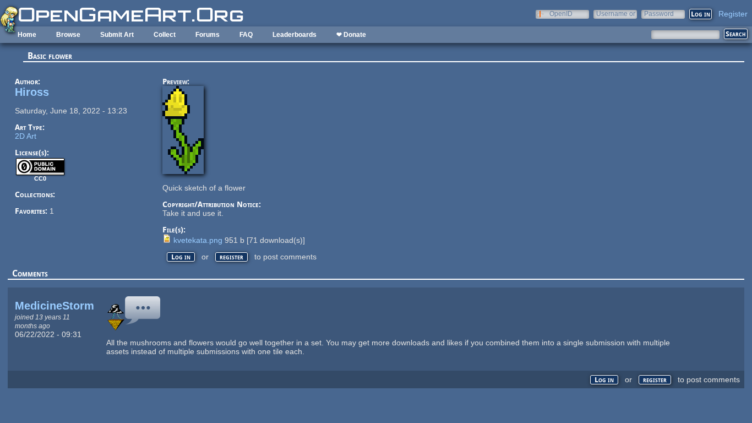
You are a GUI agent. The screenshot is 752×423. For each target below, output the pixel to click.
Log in (180, 257)
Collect (165, 35)
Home (27, 35)
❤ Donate (351, 35)
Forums (207, 35)
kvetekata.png (197, 240)
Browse (68, 35)
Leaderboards (295, 35)
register (231, 257)
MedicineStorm (54, 306)
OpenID (561, 13)
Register (733, 13)
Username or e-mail (615, 13)
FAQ (246, 35)
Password (659, 13)
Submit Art (117, 35)
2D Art (25, 136)
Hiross (32, 92)
